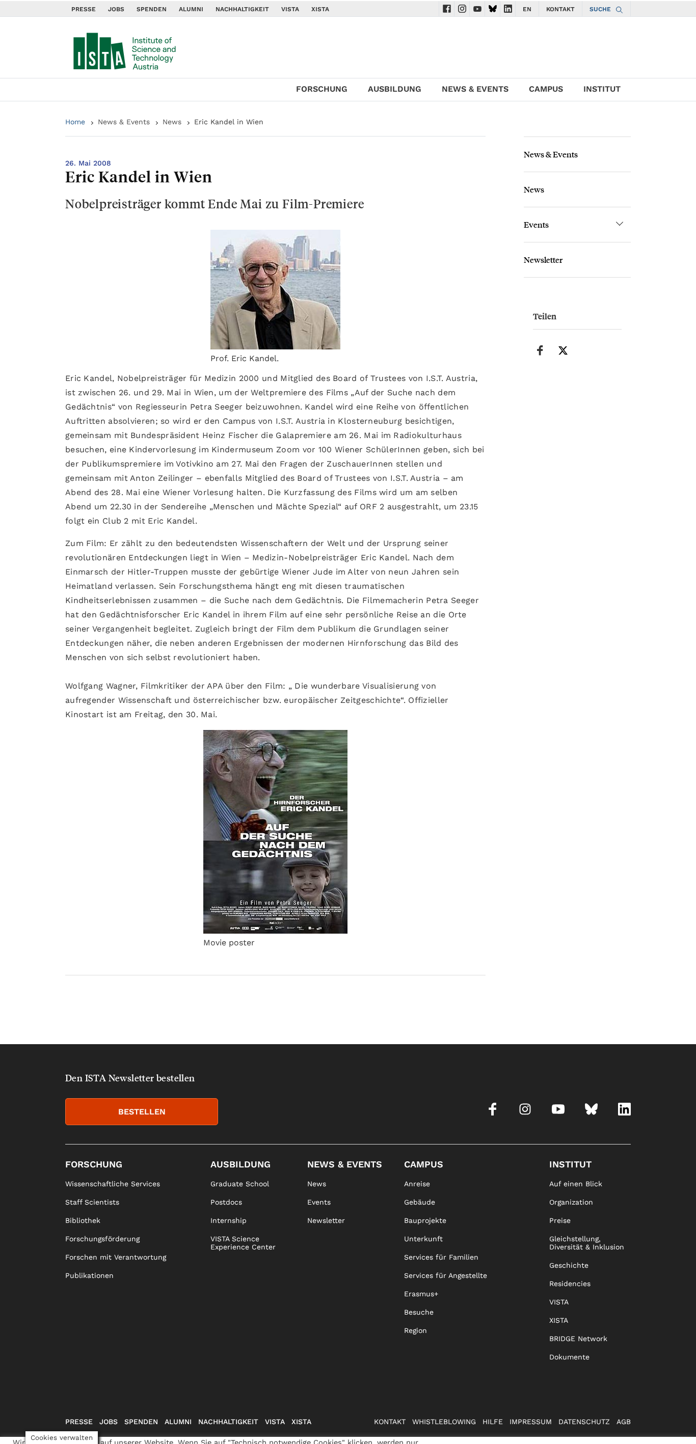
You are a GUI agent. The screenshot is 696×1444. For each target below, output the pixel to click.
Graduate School (239, 1184)
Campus (546, 89)
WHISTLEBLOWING (444, 1422)
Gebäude (419, 1202)
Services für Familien (441, 1257)
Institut (602, 89)
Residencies (570, 1283)
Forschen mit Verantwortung (115, 1257)
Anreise (417, 1184)
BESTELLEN (142, 1111)
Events (536, 224)
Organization (571, 1202)
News (172, 122)
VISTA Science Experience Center (243, 1243)
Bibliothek (82, 1220)
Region (415, 1330)
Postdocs (226, 1202)
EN (527, 9)
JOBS (116, 9)
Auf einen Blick (575, 1184)
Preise (560, 1220)
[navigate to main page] (123, 49)
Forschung (321, 89)
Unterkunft (423, 1239)
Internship (228, 1220)
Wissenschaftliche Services (112, 1184)
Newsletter (543, 259)
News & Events (475, 89)
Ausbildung (394, 89)
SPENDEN (152, 9)
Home (75, 122)
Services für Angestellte (445, 1275)
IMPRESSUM (531, 1422)
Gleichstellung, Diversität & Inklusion (586, 1243)
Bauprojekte (425, 1220)
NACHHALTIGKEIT (242, 9)
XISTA (320, 9)
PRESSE (83, 9)
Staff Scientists (92, 1202)
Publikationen (89, 1275)
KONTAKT (560, 9)
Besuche (419, 1312)
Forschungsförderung (102, 1239)
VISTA (290, 9)
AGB (624, 1422)
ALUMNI (191, 9)
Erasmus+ (421, 1294)
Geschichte (568, 1265)
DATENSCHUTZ (584, 1422)
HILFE (493, 1422)
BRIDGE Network (578, 1338)
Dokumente (569, 1357)
